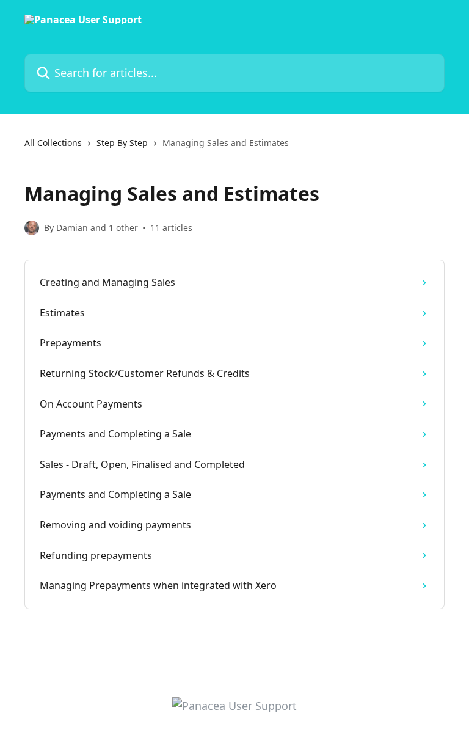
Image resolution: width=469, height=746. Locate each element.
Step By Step (122, 142)
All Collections (53, 142)
